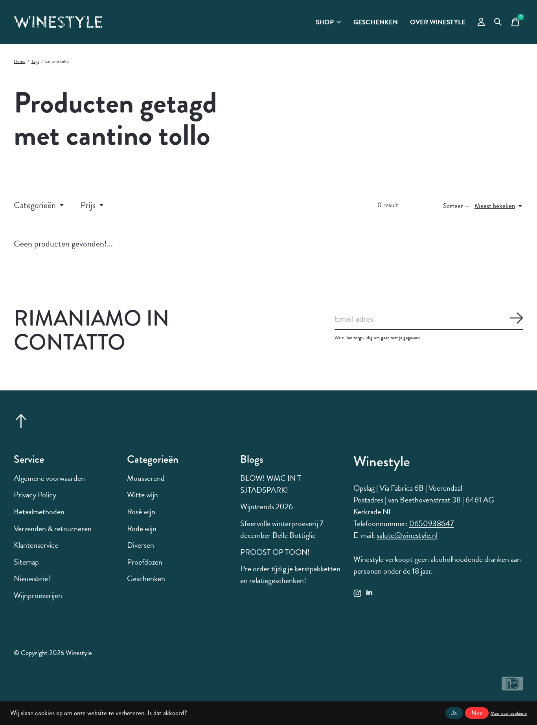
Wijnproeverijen (38, 595)
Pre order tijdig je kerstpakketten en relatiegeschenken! (290, 574)
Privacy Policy (35, 495)
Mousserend (146, 478)
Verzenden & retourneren (53, 528)
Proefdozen (144, 562)
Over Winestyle (437, 22)
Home (19, 61)
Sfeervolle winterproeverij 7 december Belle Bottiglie (281, 529)
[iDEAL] (512, 687)
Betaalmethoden (39, 511)
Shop (325, 22)
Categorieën (35, 205)
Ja (454, 713)
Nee (477, 713)
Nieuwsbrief (32, 578)
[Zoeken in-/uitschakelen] (498, 22)
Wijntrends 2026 (266, 506)
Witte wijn (142, 495)
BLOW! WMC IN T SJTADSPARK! (270, 484)
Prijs (88, 205)
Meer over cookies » (509, 713)
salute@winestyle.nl (407, 535)
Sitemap (26, 562)
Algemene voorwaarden (49, 478)
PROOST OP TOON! (275, 552)
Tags (35, 61)
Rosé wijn (141, 511)
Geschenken (375, 22)
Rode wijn (141, 528)
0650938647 (431, 523)
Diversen (140, 545)
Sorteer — (456, 206)
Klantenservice (36, 545)
